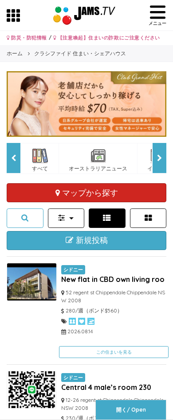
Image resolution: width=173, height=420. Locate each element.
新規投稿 (91, 240)
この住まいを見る (114, 352)
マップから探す (89, 192)
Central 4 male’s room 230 (106, 387)
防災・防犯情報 (28, 38)
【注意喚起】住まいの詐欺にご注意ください (108, 38)
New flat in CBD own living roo (113, 279)
